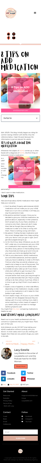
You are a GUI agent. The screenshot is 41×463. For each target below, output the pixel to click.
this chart (16, 309)
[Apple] (8, 34)
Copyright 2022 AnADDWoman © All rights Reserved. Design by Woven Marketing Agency (21, 459)
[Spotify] (13, 34)
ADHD (22, 151)
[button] (35, 13)
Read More (20, 366)
